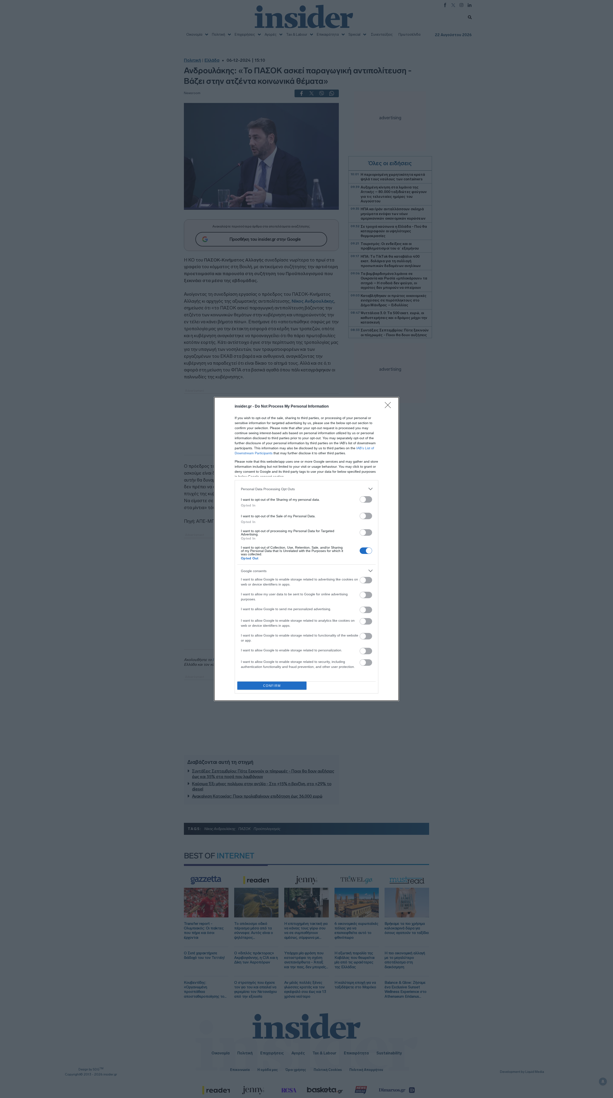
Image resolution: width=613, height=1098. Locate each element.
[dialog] (306, 549)
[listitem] (306, 488)
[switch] (366, 499)
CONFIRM (272, 686)
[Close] (389, 406)
